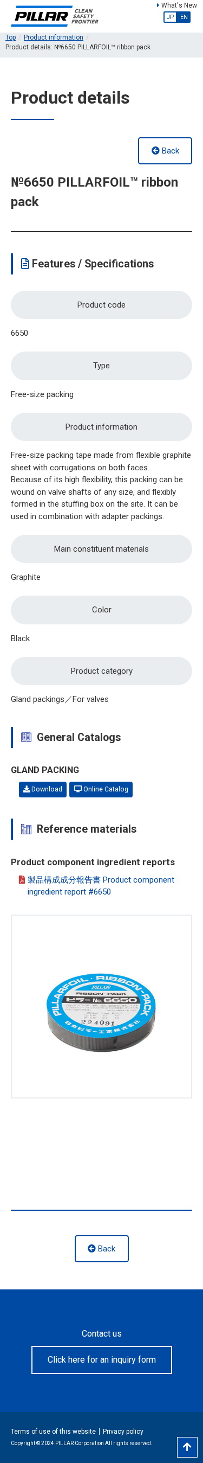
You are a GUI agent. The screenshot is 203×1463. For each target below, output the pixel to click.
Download (46, 789)
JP (170, 17)
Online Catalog (105, 789)
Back (169, 151)
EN (184, 17)
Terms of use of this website (53, 1431)
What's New (178, 5)
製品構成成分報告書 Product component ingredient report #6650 (101, 886)
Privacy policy (123, 1431)
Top (10, 37)
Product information (53, 37)
